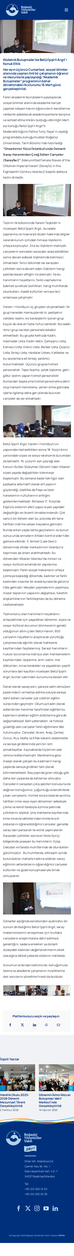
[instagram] (37, 1212)
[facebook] (18, 1212)
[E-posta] (58, 1025)
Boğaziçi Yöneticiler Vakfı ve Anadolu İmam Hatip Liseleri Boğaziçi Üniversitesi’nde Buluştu (55, 1102)
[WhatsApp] (46, 1025)
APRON (61, 1239)
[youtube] (46, 1212)
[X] (22, 1025)
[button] (3, 1090)
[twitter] (28, 1212)
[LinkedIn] (34, 1025)
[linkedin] (55, 1212)
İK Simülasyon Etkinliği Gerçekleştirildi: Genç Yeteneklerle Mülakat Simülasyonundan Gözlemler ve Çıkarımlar (17, 1102)
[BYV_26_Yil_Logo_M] (24, 1136)
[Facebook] (10, 1025)
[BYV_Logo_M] (21, 5)
